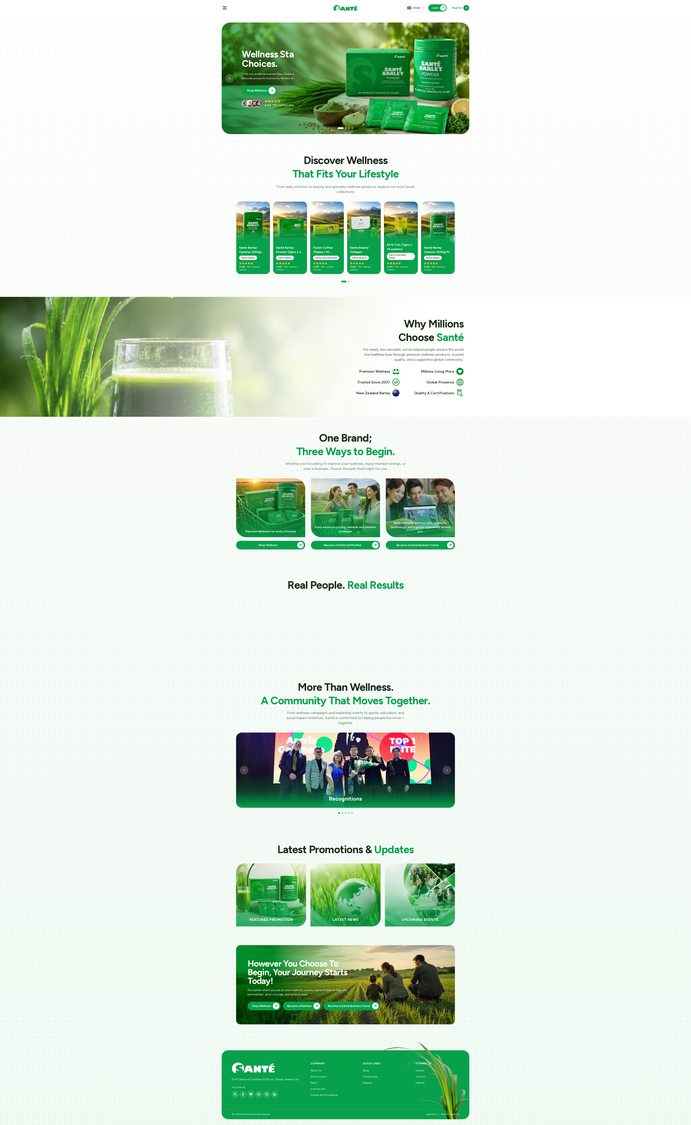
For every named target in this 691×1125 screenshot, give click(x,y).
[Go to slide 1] (341, 128)
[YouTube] (259, 1094)
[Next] (454, 238)
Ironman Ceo (318, 1088)
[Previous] (244, 770)
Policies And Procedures (324, 1095)
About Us (316, 1070)
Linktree (419, 1082)
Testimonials (370, 1076)
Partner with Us (257, 85)
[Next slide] (461, 78)
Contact (420, 1076)
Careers (419, 1070)
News (314, 1082)
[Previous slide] (229, 78)
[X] (235, 1094)
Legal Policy (431, 1114)
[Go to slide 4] (350, 128)
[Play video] (256, 624)
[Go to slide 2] (344, 128)
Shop (366, 1070)
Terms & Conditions (450, 1114)
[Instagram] (266, 1094)
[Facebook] (243, 1094)
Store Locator (319, 1076)
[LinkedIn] (274, 1094)
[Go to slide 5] (352, 813)
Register (367, 1082)
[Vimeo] (251, 1094)
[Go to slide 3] (347, 128)
